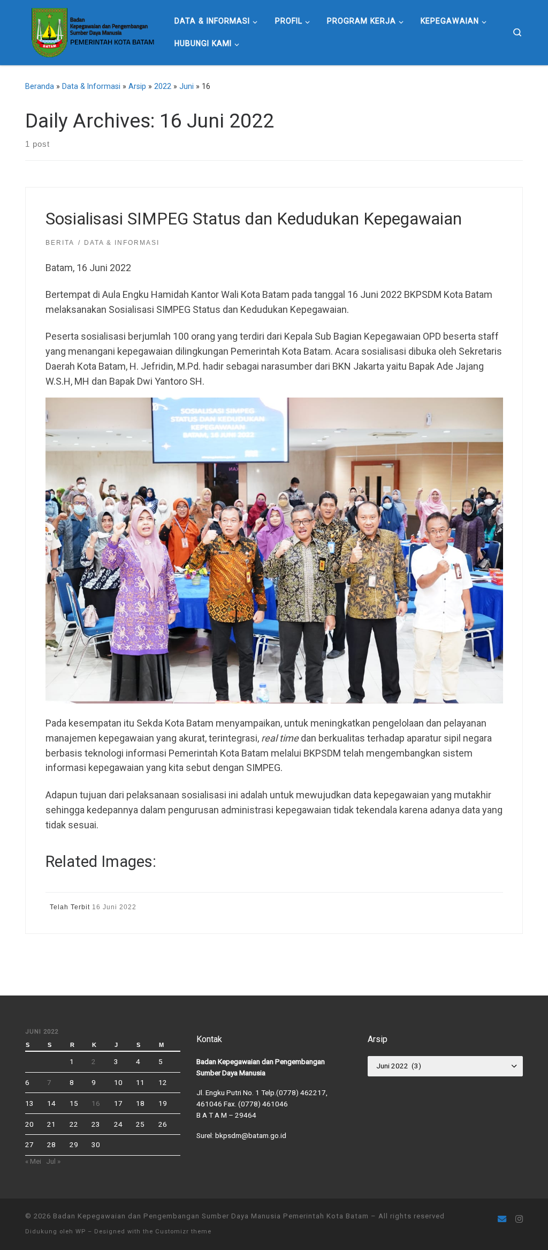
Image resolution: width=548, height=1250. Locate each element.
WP (80, 1231)
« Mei (33, 1161)
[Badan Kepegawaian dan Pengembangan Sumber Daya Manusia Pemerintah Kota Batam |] (91, 31)
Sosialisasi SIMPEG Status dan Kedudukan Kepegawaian (253, 219)
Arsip (137, 86)
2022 (162, 86)
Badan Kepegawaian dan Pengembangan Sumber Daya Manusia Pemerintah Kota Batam (211, 1216)
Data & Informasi (91, 86)
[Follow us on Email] (502, 1219)
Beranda (39, 86)
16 (96, 1103)
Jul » (53, 1161)
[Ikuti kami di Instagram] (519, 1219)
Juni (186, 86)
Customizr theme (183, 1231)
